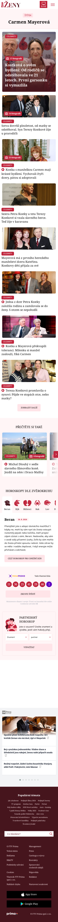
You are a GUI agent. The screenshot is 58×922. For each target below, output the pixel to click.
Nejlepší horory (44, 800)
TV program (16, 804)
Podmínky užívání (15, 864)
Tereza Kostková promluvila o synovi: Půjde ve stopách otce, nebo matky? (25, 394)
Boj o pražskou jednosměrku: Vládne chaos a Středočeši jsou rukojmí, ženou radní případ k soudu (28, 751)
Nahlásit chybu (13, 884)
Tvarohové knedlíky (21, 820)
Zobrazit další (29, 407)
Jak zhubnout (13, 800)
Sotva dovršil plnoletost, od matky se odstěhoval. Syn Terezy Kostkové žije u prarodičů (26, 129)
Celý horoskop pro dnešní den (24, 558)
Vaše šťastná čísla (42, 576)
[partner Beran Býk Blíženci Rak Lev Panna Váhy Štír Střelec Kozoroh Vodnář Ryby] (40, 637)
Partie (37, 804)
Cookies (10, 872)
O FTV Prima (12, 846)
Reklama (11, 855)
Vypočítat (29, 647)
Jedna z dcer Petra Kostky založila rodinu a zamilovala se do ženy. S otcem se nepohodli (24, 306)
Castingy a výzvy (36, 855)
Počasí (44, 804)
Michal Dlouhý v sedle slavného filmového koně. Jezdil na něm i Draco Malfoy (24, 468)
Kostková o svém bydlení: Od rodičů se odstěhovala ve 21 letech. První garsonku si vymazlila (26, 74)
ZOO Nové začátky (30, 807)
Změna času (28, 804)
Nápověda (33, 872)
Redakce (33, 877)
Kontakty (33, 860)
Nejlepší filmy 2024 (28, 800)
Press (31, 851)
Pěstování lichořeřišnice (20, 817)
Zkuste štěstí (28, 594)
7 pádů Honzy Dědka (17, 811)
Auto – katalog (45, 807)
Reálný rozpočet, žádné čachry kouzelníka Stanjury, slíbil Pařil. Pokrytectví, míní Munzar (28, 765)
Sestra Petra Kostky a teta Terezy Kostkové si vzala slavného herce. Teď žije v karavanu (23, 217)
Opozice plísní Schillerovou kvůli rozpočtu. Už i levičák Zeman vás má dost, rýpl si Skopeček (26, 736)
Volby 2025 (32, 811)
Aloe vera (40, 814)
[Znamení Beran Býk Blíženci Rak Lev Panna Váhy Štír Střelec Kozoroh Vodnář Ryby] (16, 637)
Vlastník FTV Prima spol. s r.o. (16, 878)
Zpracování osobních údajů (36, 866)
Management (35, 846)
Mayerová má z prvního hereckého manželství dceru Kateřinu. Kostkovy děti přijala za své (25, 261)
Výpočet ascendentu (40, 817)
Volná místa (12, 851)
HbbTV (10, 860)
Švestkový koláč (29, 824)
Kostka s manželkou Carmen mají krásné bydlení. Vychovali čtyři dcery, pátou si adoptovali (26, 173)
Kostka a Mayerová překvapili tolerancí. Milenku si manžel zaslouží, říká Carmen (23, 350)
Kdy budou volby (14, 807)
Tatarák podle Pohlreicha (24, 814)
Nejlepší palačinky (38, 820)
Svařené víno (43, 811)
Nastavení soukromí (38, 884)
